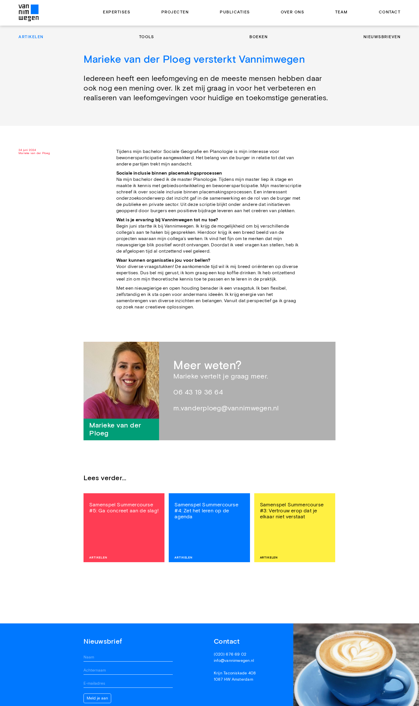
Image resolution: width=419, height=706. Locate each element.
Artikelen (31, 37)
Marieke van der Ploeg (34, 153)
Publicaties (235, 12)
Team (341, 12)
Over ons (292, 12)
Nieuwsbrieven (382, 37)
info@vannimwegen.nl (234, 660)
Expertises (116, 12)
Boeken (258, 37)
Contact (390, 12)
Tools (146, 37)
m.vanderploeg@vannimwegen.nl (226, 408)
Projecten (175, 12)
